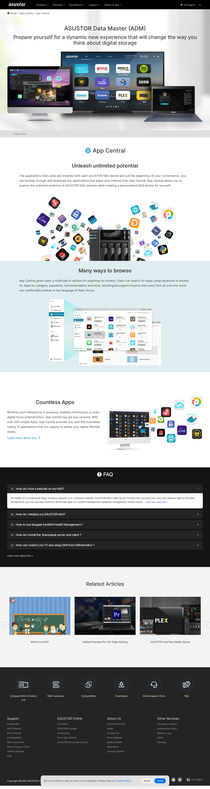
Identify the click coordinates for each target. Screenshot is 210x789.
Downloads (13, 724)
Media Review (114, 742)
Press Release (114, 737)
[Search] (200, 5)
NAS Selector (14, 728)
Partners (161, 742)
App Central (20, 134)
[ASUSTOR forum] (180, 780)
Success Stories (115, 751)
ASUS (160, 737)
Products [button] (41, 4)
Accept (160, 781)
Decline (147, 781)
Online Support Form (18, 746)
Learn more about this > (157, 502)
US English (189, 4)
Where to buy (164, 733)
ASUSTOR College (67, 728)
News (110, 728)
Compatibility (14, 737)
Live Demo (63, 724)
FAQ (9, 755)
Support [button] (94, 4)
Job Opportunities (167, 724)
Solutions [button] (58, 4)
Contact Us (113, 733)
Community (63, 733)
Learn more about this (22, 438)
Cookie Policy (124, 780)
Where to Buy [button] (112, 4)
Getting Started (15, 751)
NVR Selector (14, 733)
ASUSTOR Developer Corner (72, 742)
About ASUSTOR (116, 724)
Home (13, 13)
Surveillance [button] (76, 4)
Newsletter (113, 746)
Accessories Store (167, 728)
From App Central (66, 737)
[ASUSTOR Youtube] (173, 780)
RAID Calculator (15, 742)
